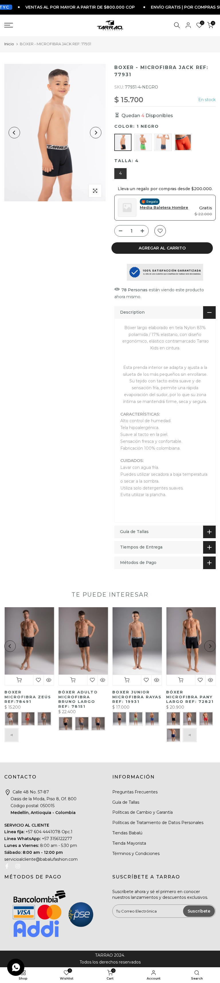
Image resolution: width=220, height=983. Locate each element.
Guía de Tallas (125, 802)
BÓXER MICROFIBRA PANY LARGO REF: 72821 (190, 697)
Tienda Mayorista (129, 843)
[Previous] (14, 132)
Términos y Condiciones (136, 853)
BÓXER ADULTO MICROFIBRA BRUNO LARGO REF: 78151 (78, 699)
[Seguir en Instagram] (17, 866)
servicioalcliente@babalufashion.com (41, 859)
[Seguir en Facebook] (6, 866)
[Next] (95, 132)
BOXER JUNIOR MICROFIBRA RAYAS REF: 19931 (137, 697)
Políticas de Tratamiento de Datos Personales (157, 822)
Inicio (9, 44)
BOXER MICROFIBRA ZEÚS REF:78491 (27, 697)
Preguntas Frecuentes (135, 792)
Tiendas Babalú (127, 832)
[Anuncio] (62, 7)
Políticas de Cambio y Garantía (142, 812)
